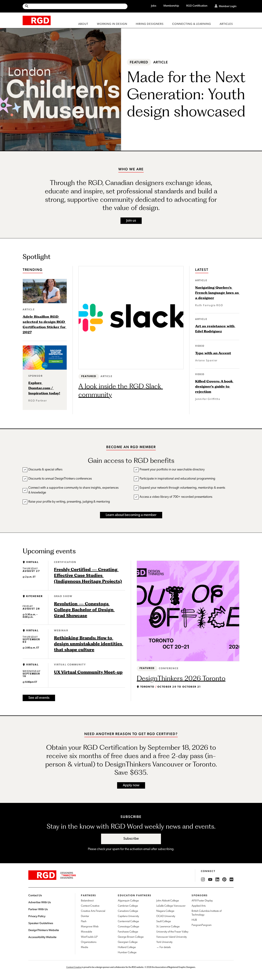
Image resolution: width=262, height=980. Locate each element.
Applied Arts (199, 906)
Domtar (85, 916)
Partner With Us (38, 909)
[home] (37, 20)
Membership (171, 5)
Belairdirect (87, 900)
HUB (194, 920)
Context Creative (90, 906)
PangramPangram (202, 925)
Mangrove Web (90, 926)
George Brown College (131, 937)
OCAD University (165, 916)
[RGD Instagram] (203, 879)
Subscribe (131, 839)
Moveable (86, 932)
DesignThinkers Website (43, 930)
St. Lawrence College (168, 926)
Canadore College (128, 911)
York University (164, 942)
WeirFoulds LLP (89, 937)
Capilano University (128, 916)
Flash (83, 921)
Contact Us (35, 895)
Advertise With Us (39, 902)
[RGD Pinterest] (224, 879)
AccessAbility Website (42, 937)
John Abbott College (167, 900)
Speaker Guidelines (40, 923)
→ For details (163, 947)
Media (84, 947)
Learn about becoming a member (131, 515)
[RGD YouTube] (210, 879)
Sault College (163, 921)
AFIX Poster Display (202, 900)
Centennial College (128, 921)
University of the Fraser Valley (172, 932)
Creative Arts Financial (93, 911)
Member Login (228, 6)
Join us (131, 220)
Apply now (131, 785)
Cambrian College (128, 906)
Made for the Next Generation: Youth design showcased (188, 94)
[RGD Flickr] (231, 879)
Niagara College (165, 911)
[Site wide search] (75, 6)
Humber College (127, 952)
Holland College (127, 947)
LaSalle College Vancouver (171, 906)
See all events (38, 698)
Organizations (88, 942)
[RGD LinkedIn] (217, 879)
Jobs (153, 5)
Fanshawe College (128, 932)
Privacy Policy (36, 916)
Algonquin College (128, 900)
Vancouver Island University (171, 937)
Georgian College (128, 942)
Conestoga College (128, 926)
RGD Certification (196, 5)
